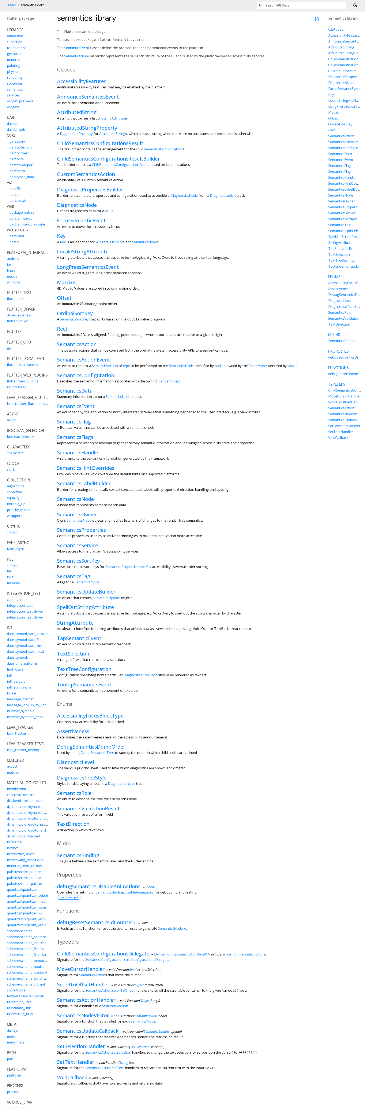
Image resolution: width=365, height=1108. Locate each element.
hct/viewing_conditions (25, 860)
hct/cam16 (15, 842)
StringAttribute (114, 118)
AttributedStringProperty (87, 127)
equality (13, 498)
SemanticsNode (76, 56)
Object (145, 1000)
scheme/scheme (19, 931)
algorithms (15, 486)
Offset (64, 297)
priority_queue (18, 510)
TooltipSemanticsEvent (84, 684)
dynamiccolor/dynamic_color (29, 806)
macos (12, 276)
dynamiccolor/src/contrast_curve (33, 824)
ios (9, 264)
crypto (12, 532)
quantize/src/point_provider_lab (32, 925)
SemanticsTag (73, 576)
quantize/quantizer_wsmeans (30, 907)
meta (11, 1036)
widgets (13, 107)
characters (15, 453)
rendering (15, 77)
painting (13, 65)
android (13, 258)
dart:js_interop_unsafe (27, 224)
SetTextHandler (75, 1061)
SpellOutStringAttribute (85, 606)
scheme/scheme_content (26, 937)
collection (14, 492)
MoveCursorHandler (81, 968)
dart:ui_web (16, 129)
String (124, 1062)
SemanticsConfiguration (163, 149)
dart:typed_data (22, 177)
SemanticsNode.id (172, 928)
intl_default (16, 681)
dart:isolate (18, 200)
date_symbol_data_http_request (32, 645)
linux (11, 270)
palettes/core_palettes (24, 877)
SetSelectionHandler (81, 1046)
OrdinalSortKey (75, 313)
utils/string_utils (20, 1014)
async (11, 420)
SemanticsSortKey (74, 319)
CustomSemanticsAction (86, 173)
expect (12, 766)
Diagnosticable (222, 195)
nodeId (220, 365)
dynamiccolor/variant (23, 836)
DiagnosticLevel (75, 762)
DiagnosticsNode (184, 195)
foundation (16, 48)
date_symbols (18, 657)
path (10, 1058)
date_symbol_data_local (25, 651)
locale (11, 693)
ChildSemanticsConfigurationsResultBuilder (108, 158)
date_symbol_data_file (24, 640)
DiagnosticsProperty (76, 133)
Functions (338, 368)
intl (9, 675)
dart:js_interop (21, 218)
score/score (16, 990)
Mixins (334, 335)
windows (14, 282)
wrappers (14, 516)
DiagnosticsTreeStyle (140, 675)
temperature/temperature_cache (33, 996)
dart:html (17, 236)
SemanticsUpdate (106, 597)
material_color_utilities (25, 865)
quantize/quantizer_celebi (27, 895)
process (13, 1091)
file (9, 571)
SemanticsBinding (78, 855)
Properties (338, 351)
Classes (336, 29)
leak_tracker (16, 733)
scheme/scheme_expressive (29, 942)
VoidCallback (72, 1077)
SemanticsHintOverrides (85, 467)
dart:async (18, 141)
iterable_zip (16, 504)
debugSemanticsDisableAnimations (98, 886)
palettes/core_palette (24, 871)
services (13, 95)
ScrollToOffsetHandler (83, 984)
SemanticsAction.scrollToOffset (110, 990)
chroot (12, 565)
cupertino (14, 42)
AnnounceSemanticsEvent (88, 96)
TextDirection (73, 823)
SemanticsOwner (77, 514)
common (14, 599)
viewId (292, 365)
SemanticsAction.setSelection (108, 1052)
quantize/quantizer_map (26, 901)
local (10, 577)
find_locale (15, 669)
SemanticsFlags (75, 436)
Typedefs (336, 384)
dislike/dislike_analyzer (25, 800)
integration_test (20, 605)
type (126, 365)
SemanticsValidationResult (88, 808)
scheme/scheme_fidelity (25, 948)
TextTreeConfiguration (84, 668)
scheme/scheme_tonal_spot (29, 978)
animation (15, 36)
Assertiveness (73, 731)
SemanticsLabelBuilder (84, 483)
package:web (22, 212)
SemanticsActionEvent (83, 359)
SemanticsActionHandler (86, 999)
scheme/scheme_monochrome (31, 960)
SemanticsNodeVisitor (83, 1015)
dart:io (15, 194)
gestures (14, 54)
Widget (101, 242)
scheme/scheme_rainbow (27, 972)
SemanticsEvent (76, 47)
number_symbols (20, 711)
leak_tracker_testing (23, 750)
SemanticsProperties (81, 529)
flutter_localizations (22, 365)
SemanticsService (77, 545)
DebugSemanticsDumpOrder (91, 746)
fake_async (15, 549)
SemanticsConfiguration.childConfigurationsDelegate (127, 959)
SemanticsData (75, 390)
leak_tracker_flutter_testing (28, 403)
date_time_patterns (22, 663)
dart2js (12, 1030)
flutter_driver (17, 321)
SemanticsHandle (77, 452)
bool (150, 887)
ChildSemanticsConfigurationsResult (100, 143)
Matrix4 (66, 282)
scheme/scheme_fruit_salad (28, 954)
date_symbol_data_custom (27, 634)
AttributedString (77, 112)
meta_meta (16, 1042)
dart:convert (19, 153)
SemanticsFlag (74, 421)
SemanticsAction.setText (104, 1067)
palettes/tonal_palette (24, 883)
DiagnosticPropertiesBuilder (90, 189)
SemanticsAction (77, 344)
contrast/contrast (21, 794)
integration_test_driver (25, 611)
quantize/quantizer (22, 889)
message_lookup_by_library (29, 705)
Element (116, 242)
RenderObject (169, 381)
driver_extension (20, 315)
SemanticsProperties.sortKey (128, 566)
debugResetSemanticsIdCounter (95, 922)
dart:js (14, 242)
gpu (10, 348)
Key (61, 235)
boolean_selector (20, 436)
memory (13, 583)
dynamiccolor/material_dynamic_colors (37, 818)
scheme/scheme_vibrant (26, 984)
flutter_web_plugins (22, 381)
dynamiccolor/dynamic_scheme (31, 812)
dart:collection (21, 147)
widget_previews (20, 101)
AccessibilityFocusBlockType (90, 715)
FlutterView (258, 365)
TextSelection (73, 653)
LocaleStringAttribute (83, 251)
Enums (334, 277)
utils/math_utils (19, 1008)
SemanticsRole (74, 792)
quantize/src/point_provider (29, 919)
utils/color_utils (19, 1002)
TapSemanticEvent (79, 638)
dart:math (17, 171)
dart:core (17, 159)
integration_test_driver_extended (33, 617)
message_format (20, 699)
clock (11, 469)
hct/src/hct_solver (21, 854)
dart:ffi (15, 189)
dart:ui (12, 123)
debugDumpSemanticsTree (92, 752)
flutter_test (16, 299)
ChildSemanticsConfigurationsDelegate (103, 953)
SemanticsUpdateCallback (87, 1030)
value (109, 211)
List (223, 954)
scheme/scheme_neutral (26, 966)
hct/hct (12, 848)
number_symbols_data (25, 717)
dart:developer (21, 165)
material (13, 60)
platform (14, 1075)
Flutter (11, 5)
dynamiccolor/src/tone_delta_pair (33, 830)
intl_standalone (19, 687)
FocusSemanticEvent (81, 220)
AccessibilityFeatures (81, 81)
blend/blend (16, 788)
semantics (15, 89)
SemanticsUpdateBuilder (86, 591)
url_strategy (16, 387)
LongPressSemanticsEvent (88, 266)
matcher (13, 772)
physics (13, 71)
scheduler (14, 83)
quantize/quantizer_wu (25, 913)
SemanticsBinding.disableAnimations (125, 892)
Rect (62, 328)
